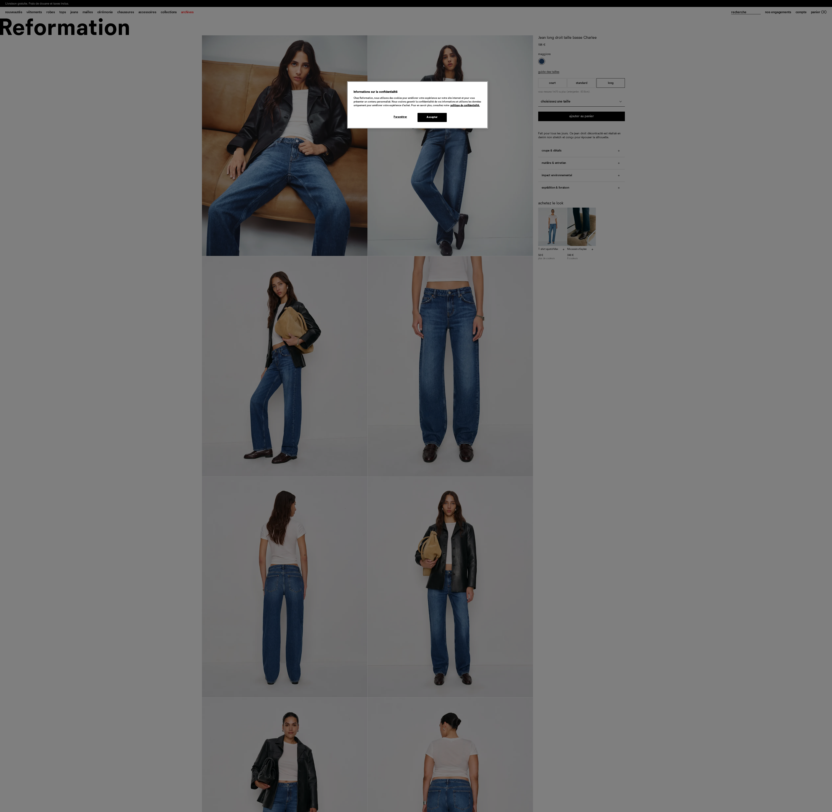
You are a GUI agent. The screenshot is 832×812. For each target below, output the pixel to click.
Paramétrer (400, 117)
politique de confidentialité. (465, 105)
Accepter (432, 117)
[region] (417, 105)
